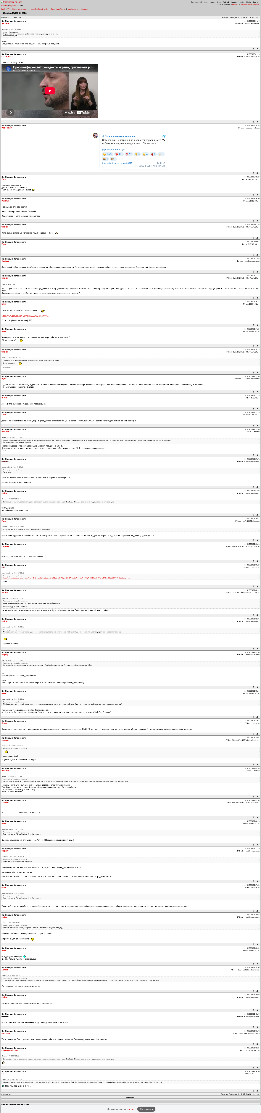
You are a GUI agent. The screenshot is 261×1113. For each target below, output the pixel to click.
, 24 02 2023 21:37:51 (12, 975)
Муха (4, 379)
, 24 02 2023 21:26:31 (13, 598)
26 (250, 17)
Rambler (5, 432)
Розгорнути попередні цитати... (15, 470)
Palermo (5, 201)
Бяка (4, 304)
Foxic (4, 179)
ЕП (201, 2)
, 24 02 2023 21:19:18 (12, 467)
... (248, 17)
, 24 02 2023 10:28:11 (13, 573)
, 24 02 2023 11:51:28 (11, 29)
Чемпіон (241, 2)
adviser (5, 970)
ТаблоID (226, 2)
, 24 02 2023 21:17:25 (11, 357)
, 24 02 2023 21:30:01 (13, 627)
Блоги (206, 2)
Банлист (84, 9)
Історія (212, 2)
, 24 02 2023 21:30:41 (12, 660)
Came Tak (6, 1033)
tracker (5, 227)
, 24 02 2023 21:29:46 (12, 776)
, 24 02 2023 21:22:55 (13, 527)
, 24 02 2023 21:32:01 (13, 746)
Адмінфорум (73, 9)
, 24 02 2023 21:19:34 (12, 437)
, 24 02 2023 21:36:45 (11, 923)
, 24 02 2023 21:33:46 (12, 1079)
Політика (194, 2)
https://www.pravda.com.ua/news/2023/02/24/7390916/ (25, 316)
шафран (5, 546)
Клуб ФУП (13, 5)
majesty (5, 461)
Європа (234, 2)
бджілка (5, 261)
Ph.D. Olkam (7, 128)
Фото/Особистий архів (39, 9)
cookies (130, 1109)
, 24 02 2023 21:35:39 (13, 829)
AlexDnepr (6, 23)
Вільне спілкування (19, 9)
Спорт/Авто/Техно (58, 9)
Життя (219, 2)
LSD (3, 567)
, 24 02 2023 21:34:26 (13, 856)
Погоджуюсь (146, 1109)
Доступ (255, 2)
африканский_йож (10, 1050)
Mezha (248, 2)
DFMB (4, 398)
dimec (4, 723)
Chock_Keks (7, 56)
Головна (4, 5)
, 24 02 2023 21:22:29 (11, 499)
